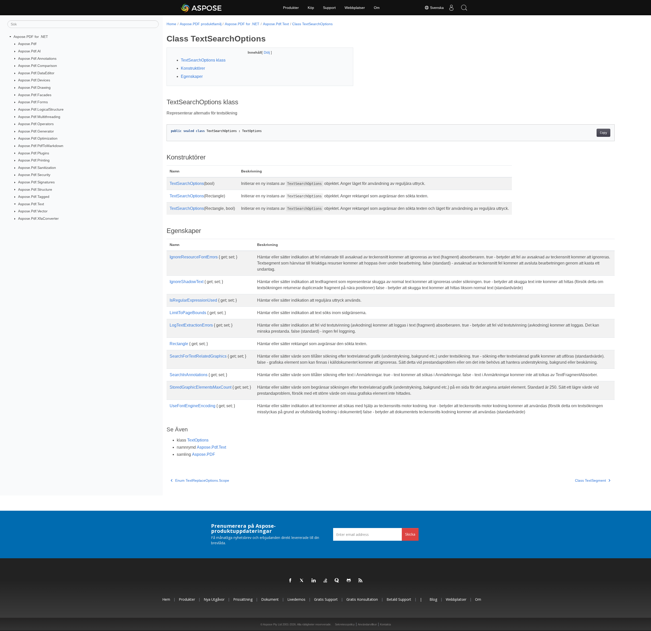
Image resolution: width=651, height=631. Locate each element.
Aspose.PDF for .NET (30, 37)
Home (171, 24)
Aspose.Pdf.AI (29, 51)
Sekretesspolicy (345, 624)
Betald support (399, 599)
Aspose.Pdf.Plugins (33, 153)
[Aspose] (202, 7)
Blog (433, 599)
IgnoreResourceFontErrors (194, 257)
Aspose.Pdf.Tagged (33, 197)
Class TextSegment (590, 480)
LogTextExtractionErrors (191, 325)
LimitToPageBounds (188, 313)
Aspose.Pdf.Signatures (36, 182)
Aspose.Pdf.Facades (34, 95)
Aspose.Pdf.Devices (34, 80)
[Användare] (451, 7)
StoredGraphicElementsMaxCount (200, 387)
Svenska (436, 8)
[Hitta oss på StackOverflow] (325, 580)
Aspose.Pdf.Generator (36, 131)
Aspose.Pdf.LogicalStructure (41, 109)
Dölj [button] (267, 52)
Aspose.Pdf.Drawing (34, 87)
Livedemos (296, 599)
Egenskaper (192, 76)
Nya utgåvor (214, 599)
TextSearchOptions (187, 183)
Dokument (270, 599)
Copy (603, 133)
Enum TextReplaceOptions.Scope (202, 480)
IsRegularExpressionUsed (193, 300)
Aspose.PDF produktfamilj (200, 24)
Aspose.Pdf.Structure (35, 189)
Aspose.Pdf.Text (31, 204)
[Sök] (464, 7)
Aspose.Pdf (27, 44)
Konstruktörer (193, 68)
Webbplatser (355, 8)
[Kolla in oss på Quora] (337, 580)
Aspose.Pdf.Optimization (37, 138)
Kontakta (385, 624)
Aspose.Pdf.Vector (33, 211)
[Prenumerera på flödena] (360, 580)
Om (377, 8)
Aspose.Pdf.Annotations (37, 58)
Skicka (410, 534)
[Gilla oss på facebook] (290, 580)
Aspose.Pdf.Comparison (37, 66)
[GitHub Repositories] (349, 580)
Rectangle (179, 344)
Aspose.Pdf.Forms (33, 102)
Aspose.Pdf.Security (34, 175)
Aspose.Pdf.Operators (36, 124)
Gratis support (326, 599)
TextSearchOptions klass (203, 60)
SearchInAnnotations (189, 375)
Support (329, 8)
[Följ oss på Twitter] (302, 580)
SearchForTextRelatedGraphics (198, 356)
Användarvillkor (367, 624)
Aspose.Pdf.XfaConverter (38, 218)
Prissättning (243, 599)
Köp (311, 8)
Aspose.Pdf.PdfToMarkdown (40, 146)
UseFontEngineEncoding (192, 406)
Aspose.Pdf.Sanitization (37, 168)
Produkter (291, 8)
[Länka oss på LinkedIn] (313, 580)
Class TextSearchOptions (312, 24)
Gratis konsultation (362, 599)
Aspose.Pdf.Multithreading (39, 117)
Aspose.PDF (203, 454)
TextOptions (198, 440)
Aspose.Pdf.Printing (34, 160)
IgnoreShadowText (186, 282)
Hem (166, 599)
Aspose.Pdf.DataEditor (36, 73)
